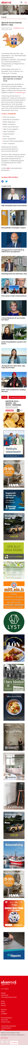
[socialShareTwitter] (6, 181)
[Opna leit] (21, 2)
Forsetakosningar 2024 (17, 397)
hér (8, 168)
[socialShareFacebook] (2, 181)
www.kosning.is (20, 92)
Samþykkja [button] (14, 1042)
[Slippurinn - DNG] (14, 946)
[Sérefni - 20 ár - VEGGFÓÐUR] (14, 10)
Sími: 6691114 (5, 989)
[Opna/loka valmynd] (26, 2)
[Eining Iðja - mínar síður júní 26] (14, 595)
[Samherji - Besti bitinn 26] (14, 707)
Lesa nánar (4, 1038)
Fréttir (4, 397)
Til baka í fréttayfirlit (9, 177)
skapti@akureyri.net (18, 28)
